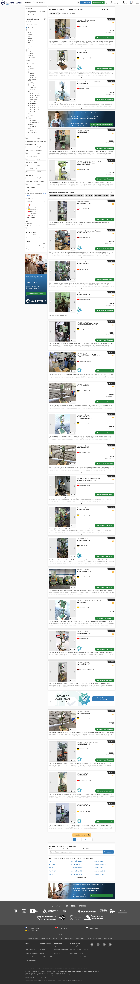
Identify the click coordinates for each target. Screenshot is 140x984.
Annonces (32, 235)
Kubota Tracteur (108, 938)
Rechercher (86, 2)
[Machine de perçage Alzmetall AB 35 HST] (62, 211)
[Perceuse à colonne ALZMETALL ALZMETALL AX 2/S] (62, 332)
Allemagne (34, 209)
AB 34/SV (33, 73)
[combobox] (36, 201)
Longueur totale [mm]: (32, 156)
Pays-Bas (33, 213)
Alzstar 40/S (34, 99)
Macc (30, 42)
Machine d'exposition (33, 226)
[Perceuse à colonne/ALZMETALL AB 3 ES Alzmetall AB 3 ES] (62, 610)
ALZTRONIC (31, 105)
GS (29, 118)
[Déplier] (81, 46)
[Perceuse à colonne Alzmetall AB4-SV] (62, 393)
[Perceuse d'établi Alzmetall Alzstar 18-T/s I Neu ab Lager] (62, 362)
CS (29, 128)
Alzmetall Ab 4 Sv (76, 868)
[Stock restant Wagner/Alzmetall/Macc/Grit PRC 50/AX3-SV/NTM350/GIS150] (62, 486)
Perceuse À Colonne (101, 195)
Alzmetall (31, 28)
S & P (30, 30)
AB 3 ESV (33, 69)
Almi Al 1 (51, 868)
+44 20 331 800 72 (33, 928)
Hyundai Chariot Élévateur (94, 938)
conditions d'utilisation (67, 980)
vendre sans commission (36, 293)
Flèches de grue (45, 938)
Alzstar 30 (33, 102)
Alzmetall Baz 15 (99, 861)
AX (29, 81)
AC (29, 114)
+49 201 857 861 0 (63, 928)
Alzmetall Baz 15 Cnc (100, 864)
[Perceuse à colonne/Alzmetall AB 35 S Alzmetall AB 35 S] (62, 91)
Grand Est (33, 207)
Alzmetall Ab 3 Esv (76, 861)
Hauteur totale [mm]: (31, 169)
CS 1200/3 (33, 130)
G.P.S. (30, 34)
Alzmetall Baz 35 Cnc (100, 871)
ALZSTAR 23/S (34, 97)
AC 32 (32, 116)
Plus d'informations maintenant (103, 699)
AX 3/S (32, 83)
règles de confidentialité (49, 980)
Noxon (30, 53)
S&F (29, 32)
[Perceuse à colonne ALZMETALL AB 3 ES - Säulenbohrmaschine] (62, 424)
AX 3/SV (33, 87)
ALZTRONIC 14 (34, 109)
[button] (137, 2)
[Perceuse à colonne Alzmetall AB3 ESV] (62, 721)
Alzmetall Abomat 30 (77, 874)
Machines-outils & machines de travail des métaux (36, 12)
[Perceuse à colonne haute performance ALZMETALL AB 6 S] (62, 240)
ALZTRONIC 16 (34, 107)
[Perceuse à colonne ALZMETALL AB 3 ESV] (62, 641)
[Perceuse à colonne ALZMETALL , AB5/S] (62, 517)
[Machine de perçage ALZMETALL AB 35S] (62, 302)
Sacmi (30, 47)
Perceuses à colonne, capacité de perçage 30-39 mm (66, 195)
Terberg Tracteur (69, 938)
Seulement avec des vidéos (36, 246)
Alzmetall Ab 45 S (76, 871)
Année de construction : (32, 144)
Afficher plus (82, 877)
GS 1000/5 (33, 120)
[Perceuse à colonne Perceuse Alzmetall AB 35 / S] (62, 29)
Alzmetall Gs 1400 (99, 874)
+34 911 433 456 (33, 931)
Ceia (30, 51)
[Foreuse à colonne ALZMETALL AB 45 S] (62, 782)
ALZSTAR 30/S (34, 93)
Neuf (29, 223)
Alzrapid (31, 124)
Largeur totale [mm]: (31, 162)
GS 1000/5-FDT (34, 122)
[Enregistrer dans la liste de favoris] (113, 22)
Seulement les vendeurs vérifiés (36, 249)
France (32, 205)
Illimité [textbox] (30, 201)
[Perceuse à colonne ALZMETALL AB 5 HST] (62, 579)
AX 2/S (32, 85)
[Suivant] (74, 29)
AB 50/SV (33, 75)
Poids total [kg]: (30, 175)
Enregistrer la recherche (82, 835)
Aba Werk (52, 864)
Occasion (30, 228)
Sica (29, 49)
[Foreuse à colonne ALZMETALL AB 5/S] (62, 548)
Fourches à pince (57, 938)
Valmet (30, 55)
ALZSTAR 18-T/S (35, 95)
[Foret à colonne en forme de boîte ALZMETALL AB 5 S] (62, 751)
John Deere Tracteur (33, 938)
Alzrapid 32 (33, 126)
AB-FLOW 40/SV (32, 132)
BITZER (30, 40)
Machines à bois (33, 15)
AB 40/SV (33, 71)
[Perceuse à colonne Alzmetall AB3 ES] (62, 455)
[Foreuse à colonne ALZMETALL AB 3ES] (62, 813)
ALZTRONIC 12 (34, 111)
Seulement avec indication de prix (36, 141)
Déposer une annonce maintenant (101, 124)
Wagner (30, 38)
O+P (29, 44)
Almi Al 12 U (52, 871)
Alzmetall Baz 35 (99, 868)
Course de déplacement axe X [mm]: (35, 181)
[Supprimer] (78, 2)
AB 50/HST (33, 77)
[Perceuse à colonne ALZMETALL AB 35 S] (62, 60)
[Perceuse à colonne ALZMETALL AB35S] (62, 271)
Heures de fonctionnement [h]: (34, 150)
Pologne (33, 215)
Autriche (33, 211)
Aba (50, 861)
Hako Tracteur (80, 938)
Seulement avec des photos (36, 244)
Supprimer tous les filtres (67, 13)
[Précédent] (50, 29)
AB (29, 67)
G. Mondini (31, 57)
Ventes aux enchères (34, 237)
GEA (30, 36)
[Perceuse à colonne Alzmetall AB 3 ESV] (62, 672)
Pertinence (106, 9)
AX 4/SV (32, 89)
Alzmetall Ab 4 (75, 864)
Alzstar (30, 91)
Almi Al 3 (51, 874)
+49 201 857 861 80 (94, 928)
